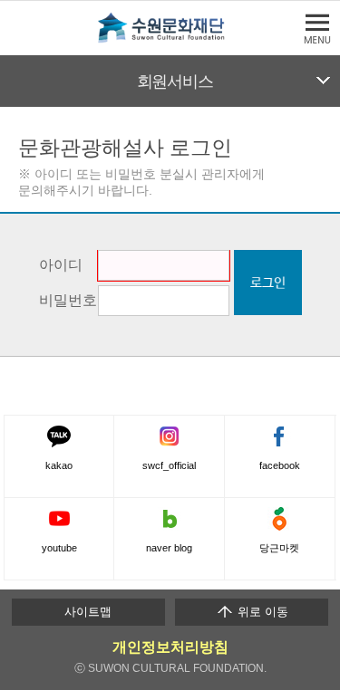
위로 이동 (261, 611)
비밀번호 (68, 300)
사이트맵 (88, 611)
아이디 (61, 264)
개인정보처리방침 (170, 647)
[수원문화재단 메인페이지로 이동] (170, 39)
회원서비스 (175, 81)
